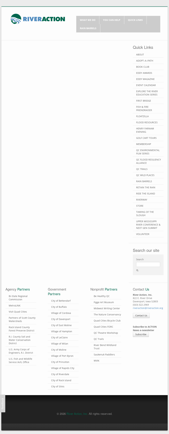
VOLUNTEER (142, 234)
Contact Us (141, 315)
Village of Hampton (61, 331)
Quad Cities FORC (103, 326)
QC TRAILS (142, 169)
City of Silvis (57, 386)
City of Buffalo (59, 306)
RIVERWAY (141, 199)
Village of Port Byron (62, 355)
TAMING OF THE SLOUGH (145, 213)
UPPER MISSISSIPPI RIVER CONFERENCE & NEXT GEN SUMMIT (148, 224)
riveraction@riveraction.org (148, 308)
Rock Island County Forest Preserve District (21, 329)
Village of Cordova (61, 313)
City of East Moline (61, 325)
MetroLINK (14, 305)
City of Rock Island (61, 380)
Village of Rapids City (62, 368)
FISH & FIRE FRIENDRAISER (144, 108)
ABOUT (140, 54)
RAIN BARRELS (88, 28)
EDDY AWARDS (144, 72)
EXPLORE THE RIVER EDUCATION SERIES (147, 93)
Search (140, 259)
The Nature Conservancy (107, 314)
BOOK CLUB (142, 66)
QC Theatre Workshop (106, 332)
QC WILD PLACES (145, 175)
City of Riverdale (60, 374)
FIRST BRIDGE (143, 100)
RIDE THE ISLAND (145, 193)
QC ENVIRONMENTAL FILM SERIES (148, 152)
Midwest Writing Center (107, 308)
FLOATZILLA (142, 116)
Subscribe (140, 334)
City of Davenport (60, 319)
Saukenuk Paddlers (104, 354)
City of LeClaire (59, 337)
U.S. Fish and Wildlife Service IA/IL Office (20, 360)
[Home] (37, 18)
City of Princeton (60, 362)
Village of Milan (59, 343)
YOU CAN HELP (111, 20)
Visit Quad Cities (18, 311)
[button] (2, 403)
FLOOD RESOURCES (147, 122)
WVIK (96, 360)
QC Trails (99, 339)
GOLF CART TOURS (146, 137)
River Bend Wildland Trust (105, 346)
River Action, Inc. (77, 413)
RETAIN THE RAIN (145, 187)
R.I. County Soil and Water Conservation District (20, 340)
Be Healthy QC (102, 296)
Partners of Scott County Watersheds (22, 319)
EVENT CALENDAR (146, 85)
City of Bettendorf (61, 300)
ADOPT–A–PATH (144, 60)
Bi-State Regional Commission (18, 298)
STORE (139, 205)
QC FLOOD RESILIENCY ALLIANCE (148, 161)
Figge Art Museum (104, 302)
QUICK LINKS (135, 20)
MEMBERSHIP (143, 144)
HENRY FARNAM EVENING (145, 130)
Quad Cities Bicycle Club (107, 320)
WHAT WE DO (87, 20)
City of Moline (58, 349)
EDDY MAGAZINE (145, 79)
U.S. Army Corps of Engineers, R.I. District (21, 351)
